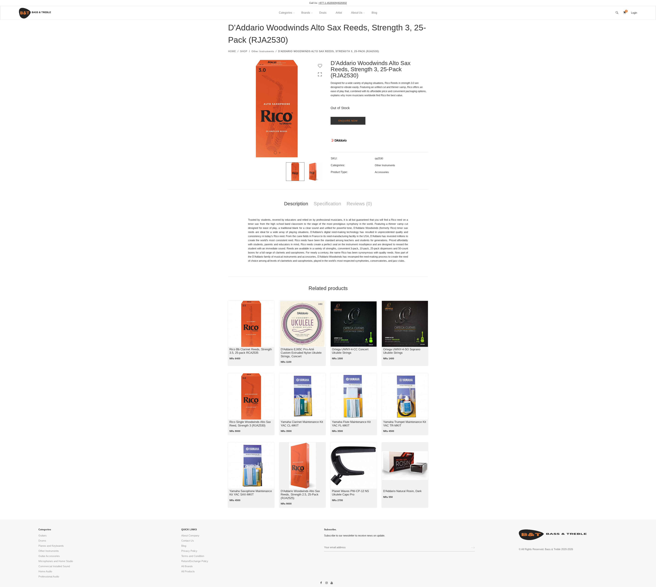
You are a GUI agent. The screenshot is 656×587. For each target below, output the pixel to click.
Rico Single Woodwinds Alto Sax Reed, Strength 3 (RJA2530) (250, 423)
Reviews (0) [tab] (359, 203)
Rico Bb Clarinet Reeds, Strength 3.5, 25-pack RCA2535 (250, 351)
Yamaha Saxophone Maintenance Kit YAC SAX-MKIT (250, 492)
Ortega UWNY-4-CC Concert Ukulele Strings (350, 351)
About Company (190, 535)
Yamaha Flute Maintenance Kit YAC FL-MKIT (351, 423)
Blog (374, 12)
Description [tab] (296, 203)
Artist (339, 12)
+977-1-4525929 (327, 3)
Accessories (382, 172)
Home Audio (45, 571)
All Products (188, 571)
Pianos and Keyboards (51, 545)
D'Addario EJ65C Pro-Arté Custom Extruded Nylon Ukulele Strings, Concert (301, 353)
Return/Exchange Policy (194, 561)
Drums (42, 540)
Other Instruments (262, 51)
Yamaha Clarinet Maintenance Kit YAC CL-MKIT (302, 423)
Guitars (42, 535)
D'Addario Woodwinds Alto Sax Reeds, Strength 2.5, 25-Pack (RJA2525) (300, 494)
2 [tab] (280, 153)
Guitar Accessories (49, 556)
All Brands (187, 566)
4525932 (342, 3)
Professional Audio (48, 576)
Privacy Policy (189, 550)
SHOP (243, 51)
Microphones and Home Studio (55, 561)
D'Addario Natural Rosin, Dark (402, 491)
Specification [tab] (327, 203)
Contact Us (187, 540)
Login (634, 12)
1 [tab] (275, 152)
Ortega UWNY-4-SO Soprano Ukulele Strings (401, 351)
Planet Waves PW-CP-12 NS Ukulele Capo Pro (350, 492)
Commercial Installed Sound (54, 566)
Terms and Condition (192, 556)
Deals (322, 12)
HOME (232, 51)
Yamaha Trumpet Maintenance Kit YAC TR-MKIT (404, 423)
